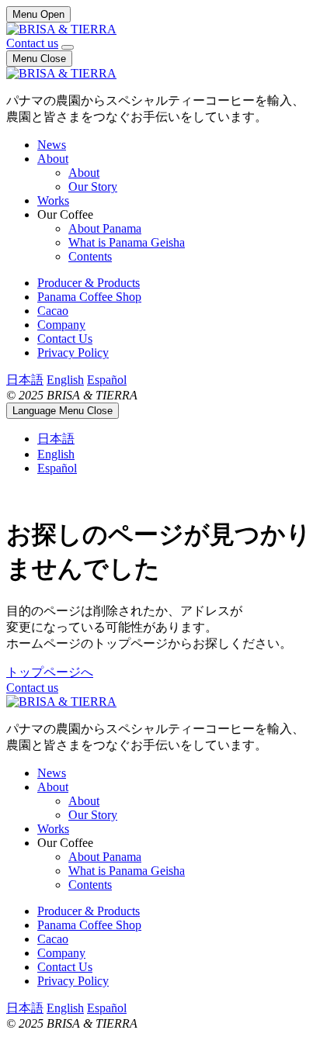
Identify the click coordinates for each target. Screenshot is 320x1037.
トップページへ (49, 672)
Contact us (32, 43)
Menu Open (38, 14)
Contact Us (64, 338)
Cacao (52, 310)
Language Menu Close (62, 411)
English (65, 379)
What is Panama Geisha (126, 242)
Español (107, 379)
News (51, 144)
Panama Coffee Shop (89, 296)
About (52, 158)
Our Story (92, 186)
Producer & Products (88, 282)
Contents (90, 256)
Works (53, 200)
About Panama (104, 228)
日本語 (24, 379)
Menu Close (39, 58)
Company (61, 324)
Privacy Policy (73, 352)
